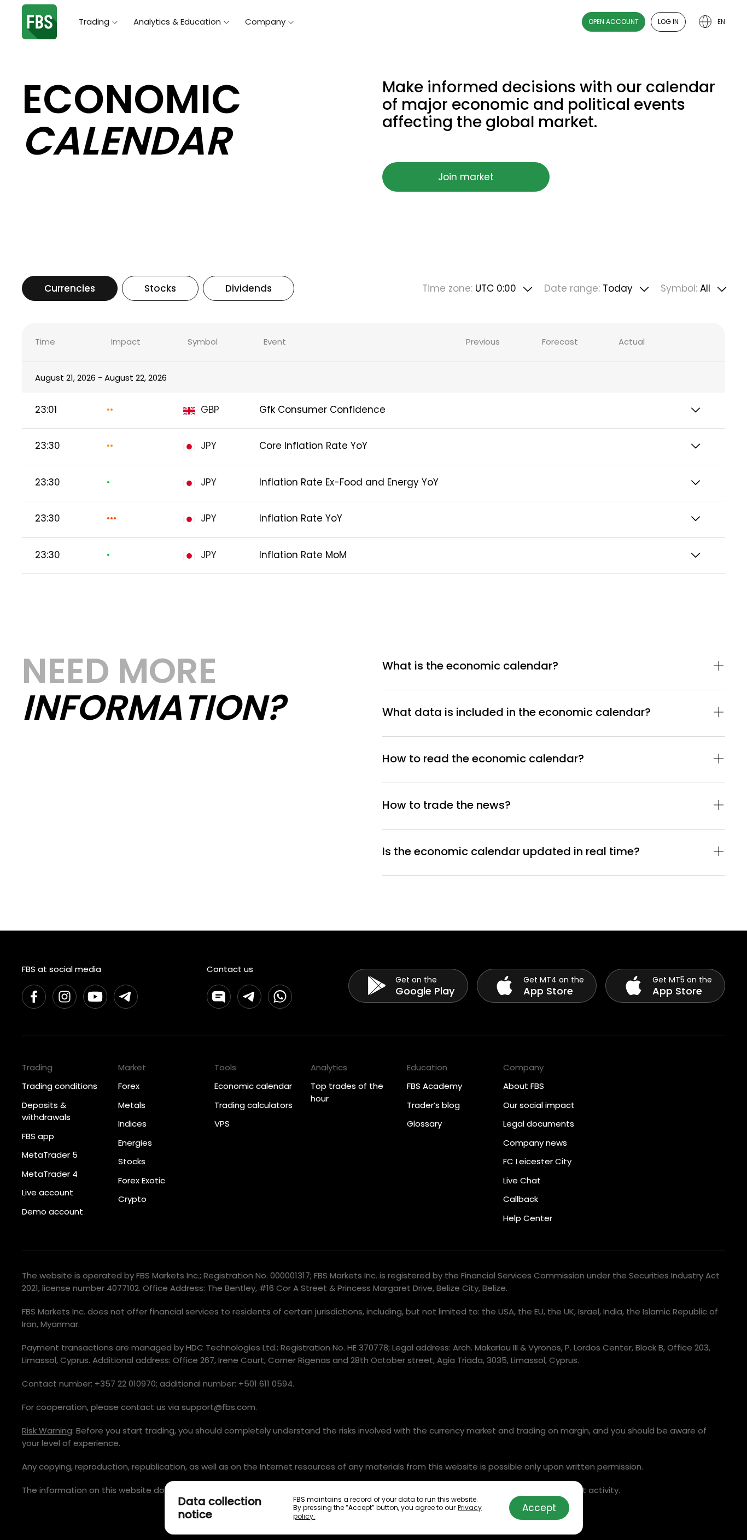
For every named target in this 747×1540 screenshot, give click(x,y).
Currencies (69, 288)
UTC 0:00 (469, 288)
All (685, 288)
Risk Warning (47, 1430)
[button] (553, 666)
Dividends (248, 288)
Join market (466, 176)
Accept (539, 1507)
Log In (668, 21)
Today (588, 288)
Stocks (160, 288)
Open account (613, 21)
